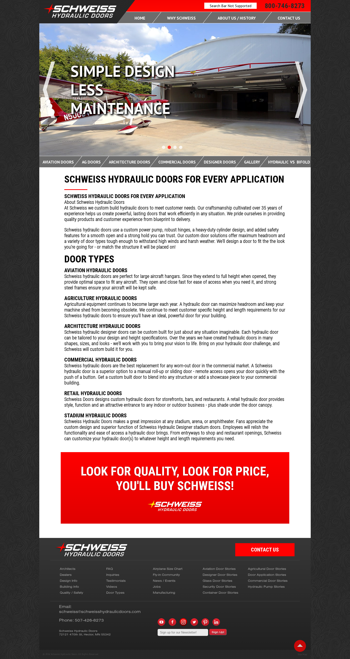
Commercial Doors (177, 162)
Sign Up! (218, 632)
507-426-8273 (89, 620)
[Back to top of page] (300, 646)
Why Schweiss (181, 18)
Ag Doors (91, 162)
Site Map (302, 654)
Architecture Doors (129, 162)
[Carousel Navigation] (175, 104)
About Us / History (237, 18)
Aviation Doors (58, 162)
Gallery (252, 162)
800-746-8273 (285, 6)
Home (140, 18)
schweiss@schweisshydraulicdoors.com (100, 611)
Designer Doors (220, 162)
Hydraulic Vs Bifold (289, 162)
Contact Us (289, 18)
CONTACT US (265, 550)
